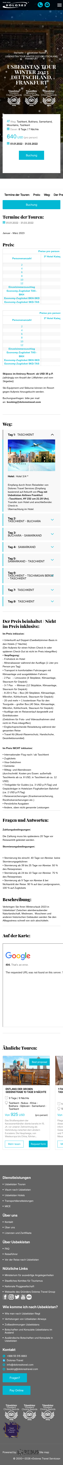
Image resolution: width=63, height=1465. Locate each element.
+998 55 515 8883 (17, 1356)
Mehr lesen (14, 1143)
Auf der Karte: (16, 935)
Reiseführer (11, 1254)
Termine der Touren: (17, 194)
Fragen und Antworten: (25, 820)
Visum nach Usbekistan (18, 1189)
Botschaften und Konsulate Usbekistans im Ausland (28, 1331)
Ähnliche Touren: (20, 1048)
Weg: (47, 194)
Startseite (18, 52)
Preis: (36, 194)
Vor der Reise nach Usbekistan (22, 1259)
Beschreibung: (17, 899)
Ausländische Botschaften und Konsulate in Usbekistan (29, 1339)
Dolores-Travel (15, 1360)
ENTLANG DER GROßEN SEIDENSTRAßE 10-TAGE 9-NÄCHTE (26, 1090)
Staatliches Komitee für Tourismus (24, 1280)
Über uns (10, 1227)
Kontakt (9, 1222)
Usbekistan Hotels (15, 1195)
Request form (38, 1143)
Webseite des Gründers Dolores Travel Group (30, 1291)
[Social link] (5, 1296)
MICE (7, 1206)
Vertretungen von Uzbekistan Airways (25, 1319)
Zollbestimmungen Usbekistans (22, 1324)
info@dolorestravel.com (20, 1364)
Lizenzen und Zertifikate (18, 1233)
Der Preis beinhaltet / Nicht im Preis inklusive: (29, 623)
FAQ (7, 1248)
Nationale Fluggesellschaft (19, 1286)
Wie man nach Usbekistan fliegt (22, 1313)
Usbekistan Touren (36, 52)
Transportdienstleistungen (19, 1200)
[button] (59, 5)
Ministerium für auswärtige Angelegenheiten (29, 1275)
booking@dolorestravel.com (22, 1369)
